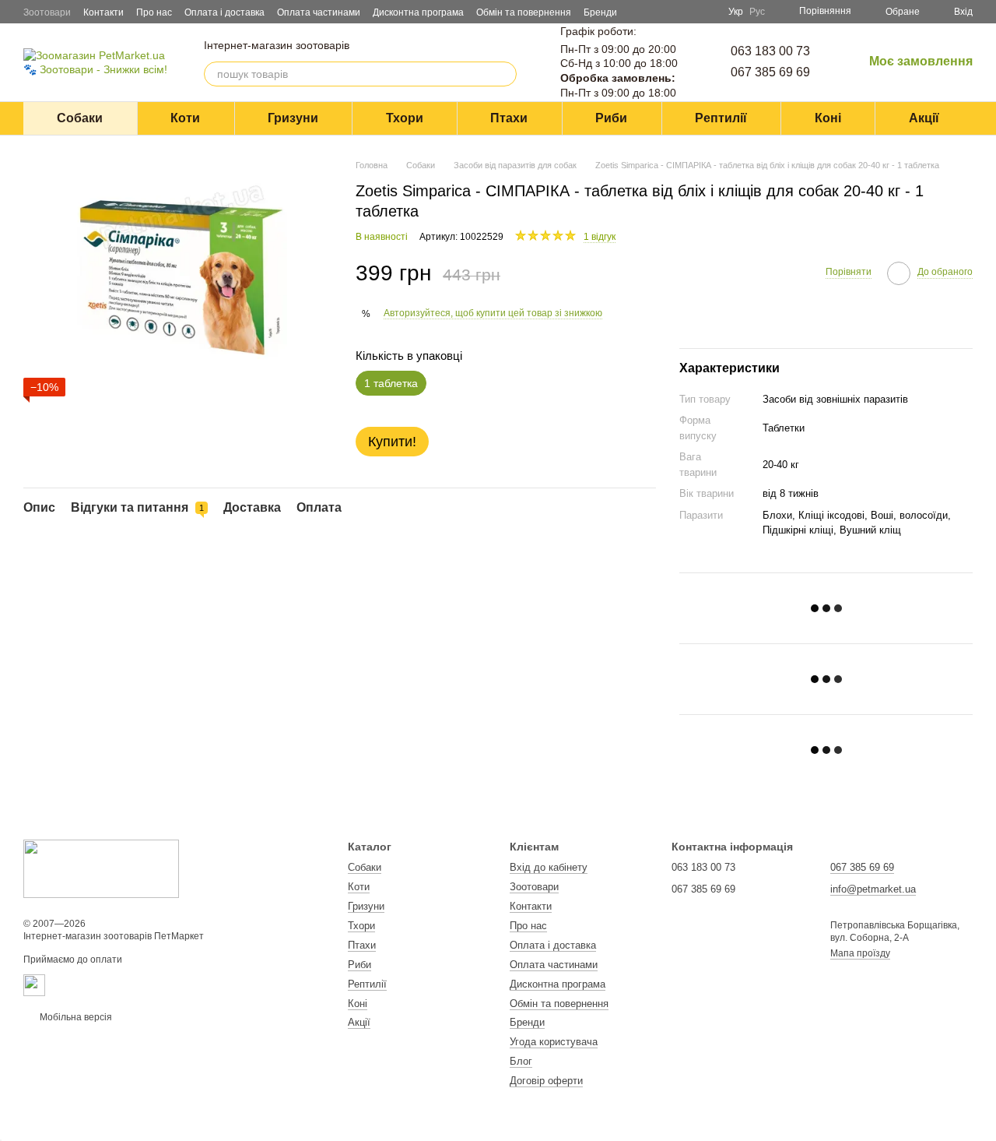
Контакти (103, 12)
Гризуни (293, 118)
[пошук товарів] (504, 74)
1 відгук (599, 236)
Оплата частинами (318, 12)
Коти (185, 118)
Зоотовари (47, 12)
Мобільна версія (74, 1017)
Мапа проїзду (860, 953)
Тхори (404, 118)
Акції (924, 118)
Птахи (509, 118)
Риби (611, 118)
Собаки (80, 118)
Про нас (154, 12)
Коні (828, 118)
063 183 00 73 (770, 51)
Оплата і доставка (224, 12)
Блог (521, 1061)
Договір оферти (546, 1080)
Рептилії (721, 118)
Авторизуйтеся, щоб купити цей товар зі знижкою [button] (493, 313)
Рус (757, 11)
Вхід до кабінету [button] (548, 867)
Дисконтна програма (418, 12)
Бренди (600, 12)
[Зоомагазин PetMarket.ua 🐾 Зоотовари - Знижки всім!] (101, 868)
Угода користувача (554, 1042)
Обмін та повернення (523, 12)
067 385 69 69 (770, 72)
